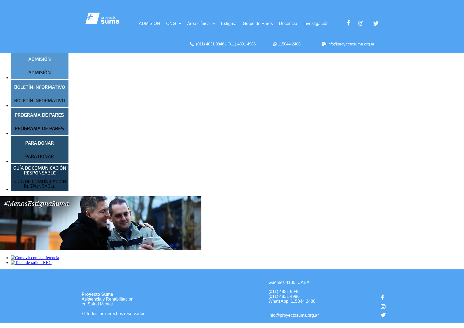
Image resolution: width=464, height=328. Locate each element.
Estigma (229, 23)
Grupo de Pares (258, 23)
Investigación (316, 23)
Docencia (288, 23)
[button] (173, 23)
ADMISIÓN (149, 23)
